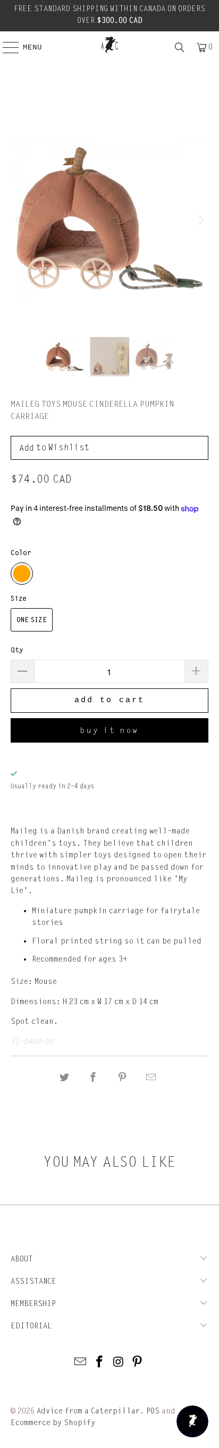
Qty (17, 650)
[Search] (180, 47)
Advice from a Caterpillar (88, 1411)
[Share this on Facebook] (93, 1078)
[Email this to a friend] (151, 1078)
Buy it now (109, 730)
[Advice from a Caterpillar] (109, 44)
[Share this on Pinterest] (122, 1078)
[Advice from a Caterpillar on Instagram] (119, 1363)
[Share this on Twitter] (64, 1078)
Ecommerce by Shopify (53, 1422)
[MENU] (5, 47)
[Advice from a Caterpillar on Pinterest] (138, 1363)
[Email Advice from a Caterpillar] (81, 1363)
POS (152, 1411)
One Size (31, 620)
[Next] (200, 220)
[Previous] (18, 220)
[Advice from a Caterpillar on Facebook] (99, 1363)
